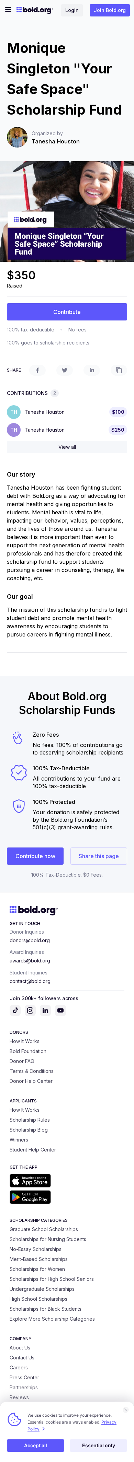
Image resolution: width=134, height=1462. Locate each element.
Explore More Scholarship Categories (52, 1319)
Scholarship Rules (30, 1120)
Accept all (35, 1445)
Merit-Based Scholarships (39, 1259)
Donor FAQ (22, 1061)
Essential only (98, 1445)
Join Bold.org (110, 10)
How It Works (25, 1041)
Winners (19, 1140)
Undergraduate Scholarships (42, 1289)
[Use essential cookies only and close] (125, 1409)
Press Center (24, 1377)
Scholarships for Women (37, 1269)
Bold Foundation (28, 1051)
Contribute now (35, 856)
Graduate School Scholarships (44, 1229)
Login (72, 10)
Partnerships (24, 1387)
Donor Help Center (31, 1081)
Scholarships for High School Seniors (52, 1279)
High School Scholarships (38, 1299)
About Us (20, 1347)
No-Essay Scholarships (36, 1249)
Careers (19, 1367)
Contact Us (22, 1357)
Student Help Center (33, 1150)
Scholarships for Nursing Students (48, 1239)
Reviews (19, 1397)
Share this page (99, 856)
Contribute (67, 311)
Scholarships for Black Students (45, 1309)
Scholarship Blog (29, 1130)
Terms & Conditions (32, 1071)
